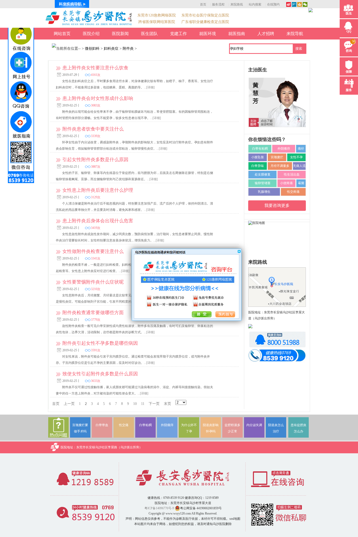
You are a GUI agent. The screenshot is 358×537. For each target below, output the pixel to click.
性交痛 (123, 425)
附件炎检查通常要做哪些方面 (93, 312)
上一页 (69, 404)
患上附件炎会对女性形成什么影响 (97, 98)
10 (135, 404)
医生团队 (149, 33)
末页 (167, 404)
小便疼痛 (286, 183)
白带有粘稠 (260, 148)
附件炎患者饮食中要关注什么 (93, 129)
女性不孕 (296, 157)
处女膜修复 (262, 174)
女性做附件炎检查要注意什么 (93, 251)
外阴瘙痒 (284, 148)
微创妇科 (92, 48)
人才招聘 (265, 33)
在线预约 (273, 4)
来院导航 (294, 33)
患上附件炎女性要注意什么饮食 (95, 67)
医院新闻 (120, 33)
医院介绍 (91, 33)
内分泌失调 (254, 425)
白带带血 (102, 425)
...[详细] (149, 87)
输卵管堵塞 (262, 183)
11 (142, 404)
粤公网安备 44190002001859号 (201, 508)
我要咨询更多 (277, 205)
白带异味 (257, 166)
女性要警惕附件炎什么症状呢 (93, 282)
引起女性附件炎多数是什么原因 (95, 159)
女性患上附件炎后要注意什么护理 (97, 190)
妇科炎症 (111, 48)
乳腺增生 (264, 192)
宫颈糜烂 (277, 157)
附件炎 (128, 48)
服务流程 (218, 4)
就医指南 (236, 33)
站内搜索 (255, 4)
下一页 (154, 404)
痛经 (301, 148)
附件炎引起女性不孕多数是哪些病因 (100, 343)
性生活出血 (292, 174)
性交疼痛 (293, 192)
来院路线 (236, 4)
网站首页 (62, 33)
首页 (203, 4)
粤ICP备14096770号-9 (159, 508)
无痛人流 (299, 166)
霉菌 (301, 183)
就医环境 (207, 33)
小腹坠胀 (257, 157)
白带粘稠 (145, 425)
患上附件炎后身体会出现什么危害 (97, 220)
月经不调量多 (279, 166)
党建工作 (178, 33)
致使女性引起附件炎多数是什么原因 (100, 373)
